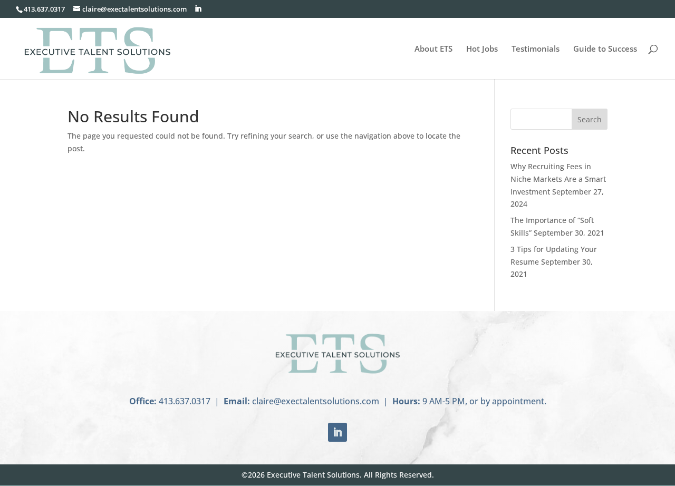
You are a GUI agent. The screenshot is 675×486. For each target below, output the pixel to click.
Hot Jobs (482, 49)
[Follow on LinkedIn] (337, 432)
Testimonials (536, 49)
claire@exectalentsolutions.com (315, 401)
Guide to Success (605, 49)
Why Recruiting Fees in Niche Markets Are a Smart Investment (558, 179)
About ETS (433, 49)
